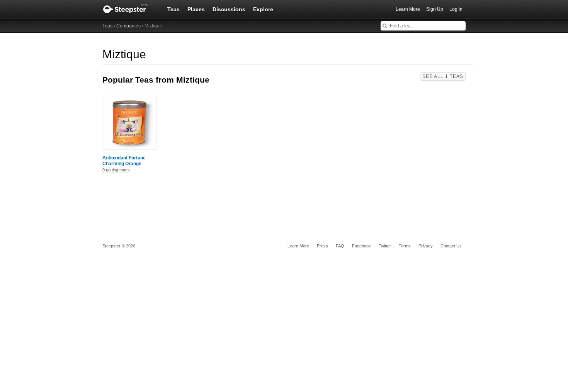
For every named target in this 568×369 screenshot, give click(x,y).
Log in (456, 9)
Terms (405, 246)
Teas (173, 9)
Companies (128, 26)
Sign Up (434, 9)
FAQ (340, 246)
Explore (263, 9)
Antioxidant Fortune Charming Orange (124, 160)
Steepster (129, 9)
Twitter (385, 246)
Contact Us (451, 246)
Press (322, 246)
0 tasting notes (116, 170)
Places (196, 9)
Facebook (361, 246)
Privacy (425, 246)
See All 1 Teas (442, 76)
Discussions (229, 9)
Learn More (408, 9)
